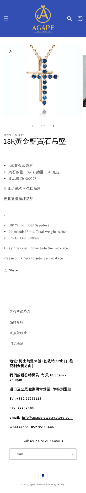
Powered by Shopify (54, 484)
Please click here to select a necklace (33, 258)
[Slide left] (32, 126)
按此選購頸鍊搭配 (18, 198)
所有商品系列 (20, 311)
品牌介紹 (16, 322)
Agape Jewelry (37, 484)
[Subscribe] (71, 454)
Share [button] (13, 270)
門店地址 (16, 343)
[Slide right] (53, 126)
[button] (6, 18)
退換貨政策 (18, 333)
